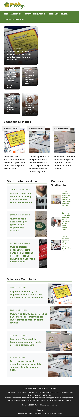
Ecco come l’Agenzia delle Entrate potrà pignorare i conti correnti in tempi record (64, 162)
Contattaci (53, 405)
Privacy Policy (43, 388)
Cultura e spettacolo (14, 20)
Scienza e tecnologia (58, 14)
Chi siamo (25, 388)
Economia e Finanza (12, 14)
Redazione (33, 388)
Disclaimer (53, 388)
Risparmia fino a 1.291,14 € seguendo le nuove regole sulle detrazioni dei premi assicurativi (14, 162)
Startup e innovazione (35, 14)
